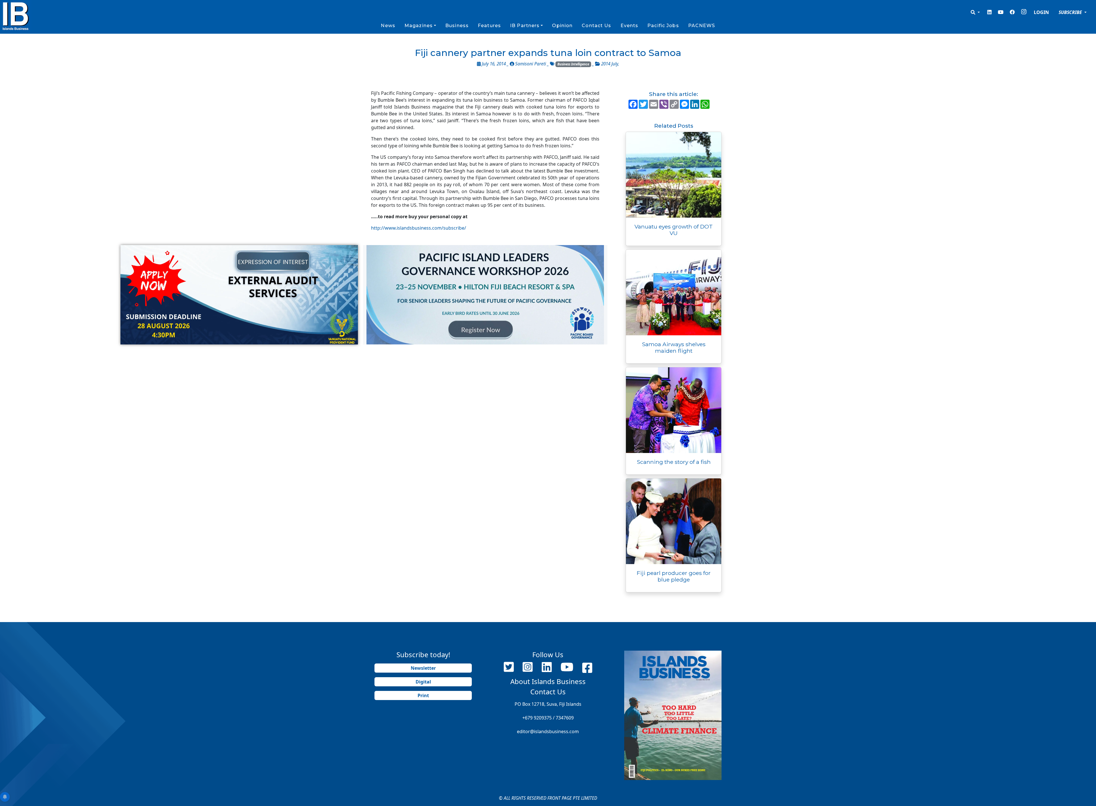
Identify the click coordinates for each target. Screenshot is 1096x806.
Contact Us (596, 25)
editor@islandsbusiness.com (548, 731)
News (388, 25)
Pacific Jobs (663, 25)
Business (457, 25)
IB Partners (524, 25)
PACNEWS (701, 25)
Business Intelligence (573, 64)
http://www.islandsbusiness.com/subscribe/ (418, 228)
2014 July (609, 64)
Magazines (418, 25)
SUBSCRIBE (1071, 12)
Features (489, 25)
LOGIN (1041, 12)
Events (629, 25)
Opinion (562, 25)
